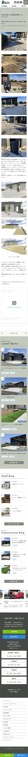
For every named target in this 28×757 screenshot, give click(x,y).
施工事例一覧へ (14, 462)
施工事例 (14, 6)
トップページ (6, 700)
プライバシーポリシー (9, 737)
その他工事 (5, 456)
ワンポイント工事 (6, 429)
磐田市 (12, 400)
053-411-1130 (15, 665)
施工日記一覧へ (14, 333)
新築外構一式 (5, 372)
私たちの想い (6, 716)
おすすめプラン (7, 719)
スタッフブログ (7, 709)
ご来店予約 (23, 6)
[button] (1, 596)
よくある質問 (6, 728)
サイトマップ (6, 740)
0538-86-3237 (15, 682)
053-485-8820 (15, 656)
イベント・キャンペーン (9, 703)
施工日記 (5, 706)
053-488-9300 (15, 673)
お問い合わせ (14, 636)
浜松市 (12, 372)
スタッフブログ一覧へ (14, 523)
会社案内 (5, 722)
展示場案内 (4, 6)
